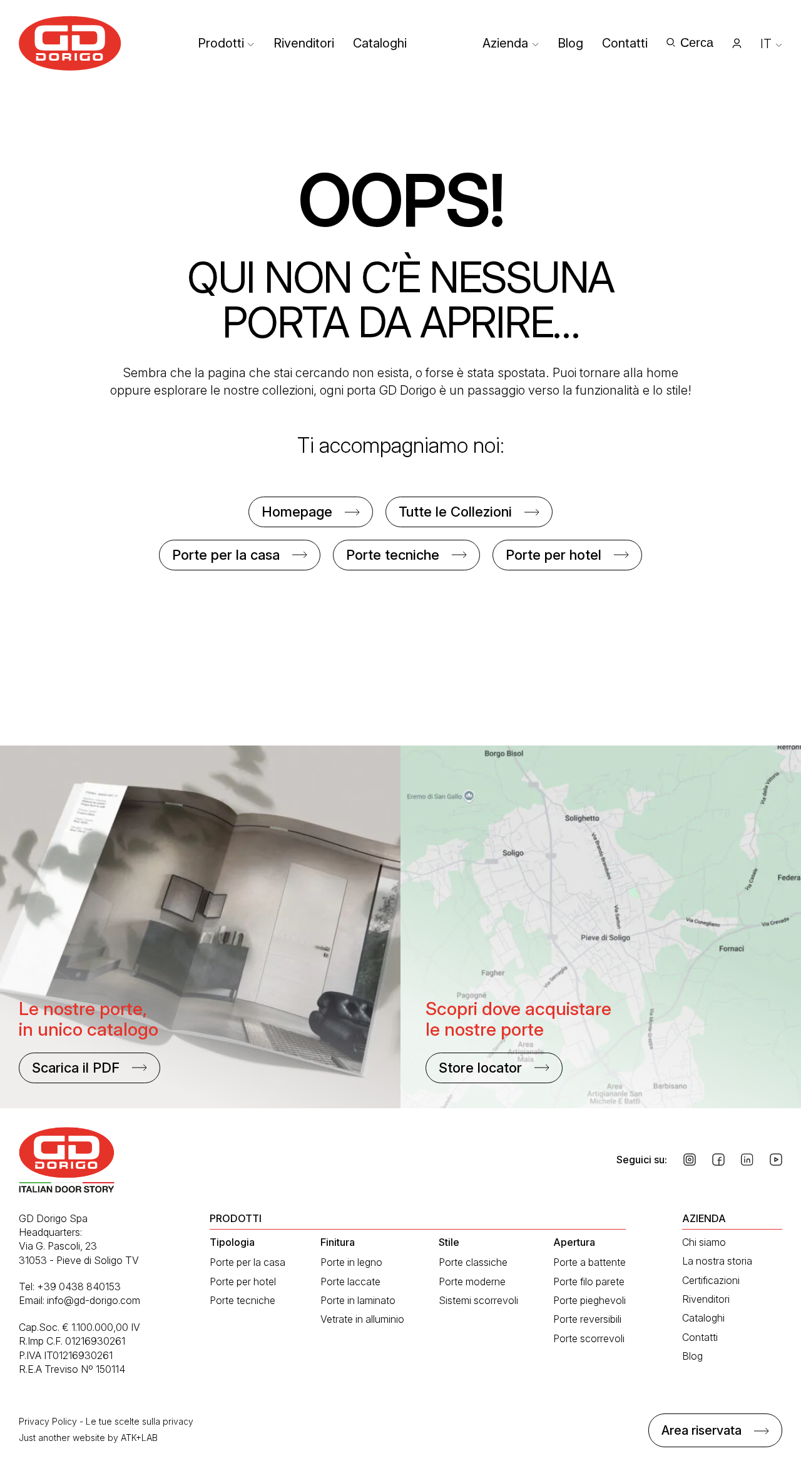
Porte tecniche (392, 555)
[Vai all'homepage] (70, 43)
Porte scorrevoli (589, 1338)
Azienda (505, 43)
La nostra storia (717, 1261)
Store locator (480, 1067)
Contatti (625, 43)
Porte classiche (473, 1262)
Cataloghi (380, 43)
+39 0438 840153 (79, 1286)
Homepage (297, 511)
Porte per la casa (226, 555)
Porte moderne (472, 1281)
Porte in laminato (357, 1300)
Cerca (696, 42)
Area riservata (701, 1430)
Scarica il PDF (76, 1067)
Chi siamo (704, 1242)
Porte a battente (589, 1262)
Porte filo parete (589, 1281)
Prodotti (221, 43)
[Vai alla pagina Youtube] (776, 1159)
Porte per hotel (553, 555)
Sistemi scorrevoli (478, 1300)
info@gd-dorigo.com (93, 1300)
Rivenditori (303, 43)
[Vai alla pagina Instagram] (689, 1159)
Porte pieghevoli (589, 1300)
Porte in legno (351, 1262)
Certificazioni (711, 1280)
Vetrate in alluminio (362, 1319)
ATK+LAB (139, 1437)
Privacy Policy (48, 1421)
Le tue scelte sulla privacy (139, 1421)
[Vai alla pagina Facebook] (718, 1159)
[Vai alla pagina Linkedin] (747, 1159)
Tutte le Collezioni (455, 511)
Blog (570, 43)
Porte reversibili (587, 1319)
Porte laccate (350, 1281)
